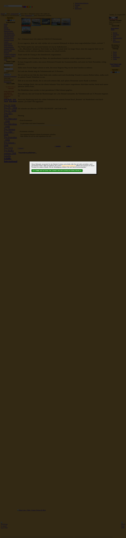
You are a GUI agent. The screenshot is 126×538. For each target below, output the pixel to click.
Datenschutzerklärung (69, 165)
